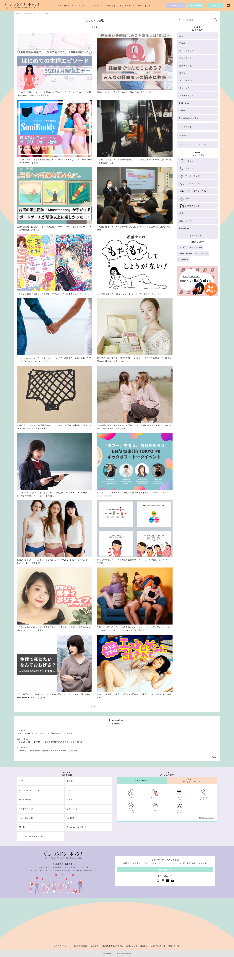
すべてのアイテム (206, 818)
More (214, 757)
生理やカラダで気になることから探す (192, 780)
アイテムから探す (142, 780)
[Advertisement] (197, 345)
